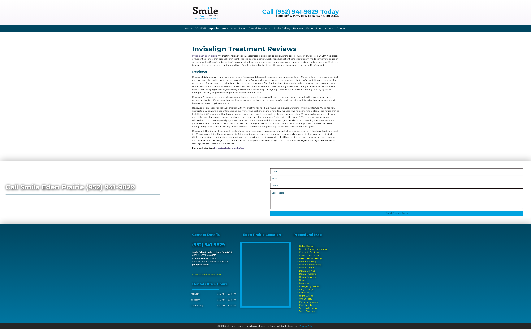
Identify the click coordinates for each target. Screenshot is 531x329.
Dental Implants (307, 274)
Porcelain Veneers (308, 302)
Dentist (303, 280)
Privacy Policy (306, 326)
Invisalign (304, 292)
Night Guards (306, 295)
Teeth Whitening (308, 308)
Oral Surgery (305, 298)
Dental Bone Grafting (310, 264)
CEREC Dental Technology (313, 249)
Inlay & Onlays (306, 289)
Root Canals (305, 305)
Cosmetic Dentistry (309, 252)
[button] (396, 213)
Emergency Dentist (309, 286)
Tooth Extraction (307, 311)
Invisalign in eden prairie (204, 56)
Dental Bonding (307, 261)
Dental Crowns (307, 271)
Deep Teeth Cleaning (310, 258)
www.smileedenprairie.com (206, 274)
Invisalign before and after (229, 148)
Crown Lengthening (309, 255)
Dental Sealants (307, 277)
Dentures (304, 283)
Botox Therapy (307, 246)
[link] (188, 28)
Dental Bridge (306, 267)
